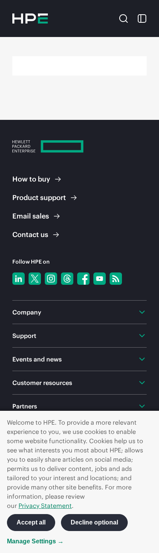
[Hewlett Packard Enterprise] (30, 18)
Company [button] (26, 312)
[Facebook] (83, 278)
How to (31, 179)
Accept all (31, 522)
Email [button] (30, 216)
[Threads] (67, 278)
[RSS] (116, 278)
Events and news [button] (37, 359)
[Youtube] (99, 278)
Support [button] (24, 336)
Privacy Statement (45, 505)
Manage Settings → (35, 541)
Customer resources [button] (42, 383)
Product (39, 197)
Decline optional (94, 522)
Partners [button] (24, 406)
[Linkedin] (18, 278)
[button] (123, 17)
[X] (35, 278)
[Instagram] (51, 278)
